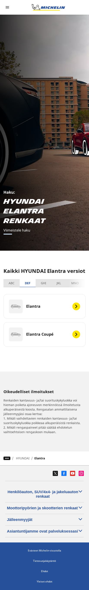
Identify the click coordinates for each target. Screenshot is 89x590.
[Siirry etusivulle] (48, 7)
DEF (27, 283)
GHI (43, 283)
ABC (11, 283)
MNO (75, 283)
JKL (59, 283)
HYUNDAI (23, 458)
